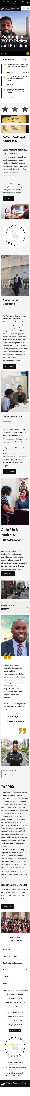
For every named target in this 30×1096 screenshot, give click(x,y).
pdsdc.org (15, 1006)
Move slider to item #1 (2, 53)
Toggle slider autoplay (27, 53)
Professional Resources (12, 963)
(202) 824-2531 (17, 1020)
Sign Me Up (8, 906)
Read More (25, 73)
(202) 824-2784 (17, 1025)
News (5, 970)
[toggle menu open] (27, 8)
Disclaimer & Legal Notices (14, 1076)
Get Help (8, 198)
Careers (6, 976)
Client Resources (10, 956)
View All (26, 59)
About (5, 983)
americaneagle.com (15, 1065)
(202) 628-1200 (18, 1016)
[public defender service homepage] (10, 8)
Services (6, 949)
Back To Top (14, 1030)
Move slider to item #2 (5, 53)
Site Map (9, 1073)
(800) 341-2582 (18, 1012)
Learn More (9, 366)
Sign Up (14, 3)
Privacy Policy (17, 1073)
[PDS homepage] (15, 1083)
